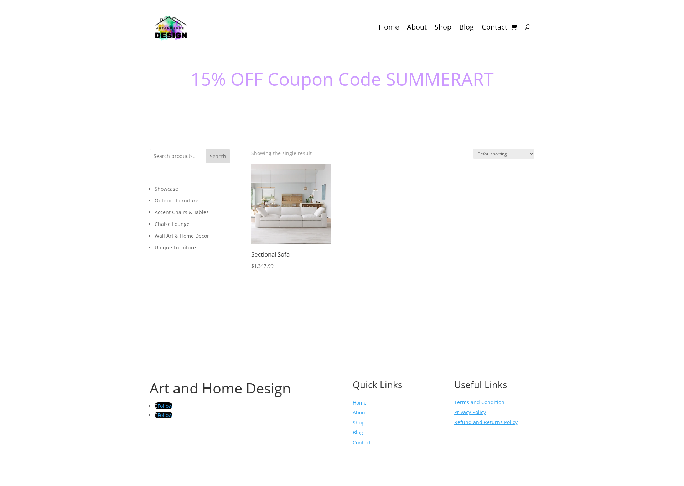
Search (218, 156)
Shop (443, 27)
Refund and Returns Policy (486, 422)
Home (389, 27)
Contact (494, 27)
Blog (466, 27)
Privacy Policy (470, 412)
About (417, 27)
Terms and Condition (479, 402)
